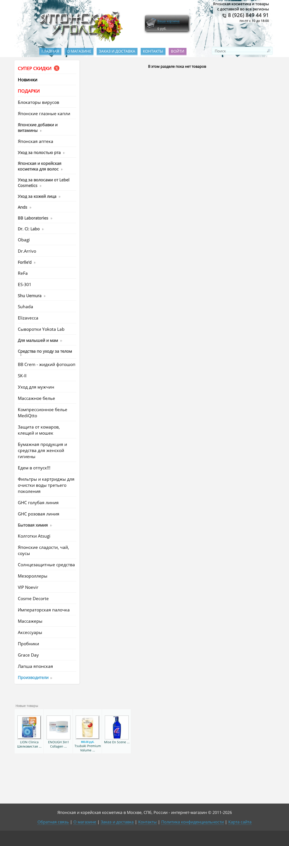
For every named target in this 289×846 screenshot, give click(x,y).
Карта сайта (240, 822)
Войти (177, 51)
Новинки (27, 80)
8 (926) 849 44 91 (248, 15)
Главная (50, 51)
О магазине (79, 51)
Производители (33, 677)
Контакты (153, 51)
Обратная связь (53, 822)
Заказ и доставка (117, 51)
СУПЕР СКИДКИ (35, 68)
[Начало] (80, 41)
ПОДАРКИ (29, 91)
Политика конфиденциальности (192, 822)
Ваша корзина (168, 21)
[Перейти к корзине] (151, 28)
